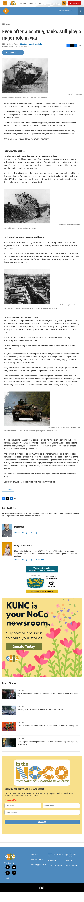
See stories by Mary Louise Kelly (29, 559)
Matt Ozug (24, 44)
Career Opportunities (38, 865)
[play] (6, 11)
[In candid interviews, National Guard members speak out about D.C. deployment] (9, 726)
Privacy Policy (53, 860)
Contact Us (68, 860)
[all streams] (81, 11)
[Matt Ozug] (7, 530)
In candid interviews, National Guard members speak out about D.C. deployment (48, 726)
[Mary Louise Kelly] (7, 549)
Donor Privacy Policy (55, 865)
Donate (75, 3)
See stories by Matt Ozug (25, 532)
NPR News (6, 24)
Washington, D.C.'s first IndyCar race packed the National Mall (41, 709)
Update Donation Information (70, 855)
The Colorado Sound (72, 865)
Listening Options (37, 860)
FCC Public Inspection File (55, 855)
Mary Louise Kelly (35, 44)
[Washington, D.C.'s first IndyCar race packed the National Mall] (9, 710)
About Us (34, 855)
